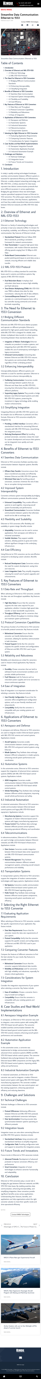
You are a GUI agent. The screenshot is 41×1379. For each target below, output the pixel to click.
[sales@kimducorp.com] (18, 5)
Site (22, 1369)
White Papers (6, 10)
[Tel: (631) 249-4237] (17, 3)
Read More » (7, 1261)
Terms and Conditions (30, 1370)
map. (24, 1369)
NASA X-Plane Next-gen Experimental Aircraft (19, 1257)
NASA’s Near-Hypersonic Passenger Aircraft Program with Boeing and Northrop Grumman (19, 1292)
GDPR (17, 1370)
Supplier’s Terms (22, 1370)
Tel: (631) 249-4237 (24, 3)
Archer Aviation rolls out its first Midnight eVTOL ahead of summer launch (20, 1327)
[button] (38, 3)
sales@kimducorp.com (26, 5)
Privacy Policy (11, 1370)
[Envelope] (20, 1358)
